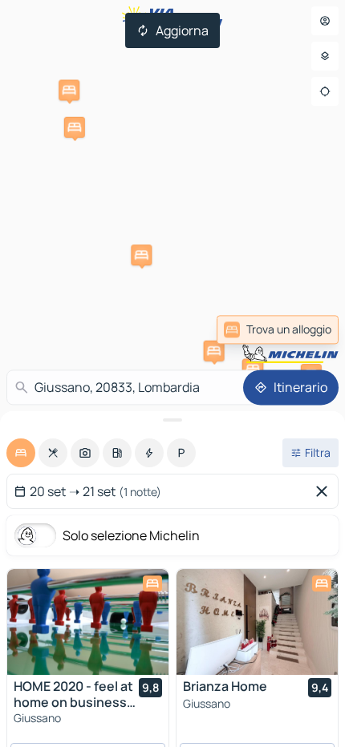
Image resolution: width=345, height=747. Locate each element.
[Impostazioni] (325, 56)
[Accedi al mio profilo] (325, 20)
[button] (214, 351)
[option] (20, 452)
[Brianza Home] (257, 622)
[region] (87, 622)
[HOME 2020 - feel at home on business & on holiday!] (87, 622)
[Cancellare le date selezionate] (325, 491)
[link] (278, 329)
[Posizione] (325, 91)
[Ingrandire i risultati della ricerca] (172, 420)
